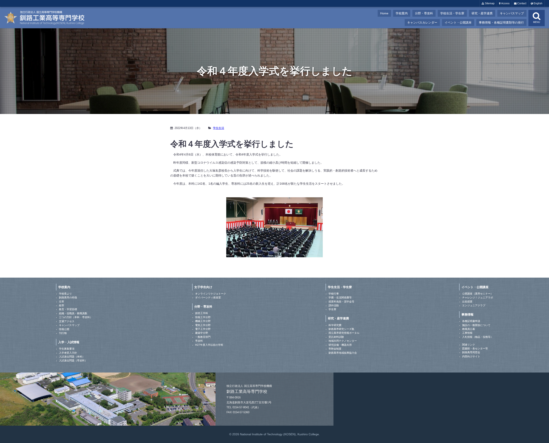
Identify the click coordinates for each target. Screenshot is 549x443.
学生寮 (332, 309)
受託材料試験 (336, 337)
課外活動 (334, 305)
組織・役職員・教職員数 (73, 313)
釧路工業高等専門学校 (47, 17)
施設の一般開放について (476, 325)
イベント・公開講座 (458, 22)
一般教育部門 (203, 337)
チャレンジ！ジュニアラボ (477, 297)
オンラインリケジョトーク (210, 293)
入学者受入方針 (68, 353)
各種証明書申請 (471, 321)
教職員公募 (468, 329)
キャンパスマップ (512, 13)
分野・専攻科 (424, 13)
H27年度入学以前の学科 (209, 345)
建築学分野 (201, 333)
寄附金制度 (335, 348)
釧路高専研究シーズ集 (341, 329)
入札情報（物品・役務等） (477, 337)
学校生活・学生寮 (452, 13)
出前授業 (467, 301)
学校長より (65, 293)
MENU (536, 22)
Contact (521, 3)
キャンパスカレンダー (422, 22)
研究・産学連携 (482, 13)
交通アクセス (66, 321)
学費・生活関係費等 (340, 297)
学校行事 (334, 293)
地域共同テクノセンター (343, 341)
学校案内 (402, 13)
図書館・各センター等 (475, 348)
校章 (61, 305)
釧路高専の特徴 (68, 297)
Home (384, 13)
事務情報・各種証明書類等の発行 (501, 22)
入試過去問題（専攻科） (73, 360)
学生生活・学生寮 (340, 287)
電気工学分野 (203, 325)
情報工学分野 (203, 317)
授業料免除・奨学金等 (341, 301)
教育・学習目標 (68, 309)
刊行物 (63, 333)
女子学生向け (203, 287)
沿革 (61, 301)
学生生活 (218, 128)
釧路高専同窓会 (471, 352)
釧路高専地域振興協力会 (343, 353)
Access (505, 3)
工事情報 (467, 333)
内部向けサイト (471, 356)
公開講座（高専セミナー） (477, 293)
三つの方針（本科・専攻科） (75, 317)
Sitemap (489, 3)
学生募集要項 (66, 348)
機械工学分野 (203, 321)
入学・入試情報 (68, 342)
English (537, 3)
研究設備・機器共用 (340, 345)
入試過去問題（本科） (72, 356)
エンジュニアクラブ (473, 305)
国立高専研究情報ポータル (344, 333)
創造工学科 (201, 313)
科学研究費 (335, 325)
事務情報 (468, 314)
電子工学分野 (203, 329)
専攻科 (199, 341)
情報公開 (64, 329)
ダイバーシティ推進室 (208, 297)
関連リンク (468, 344)
